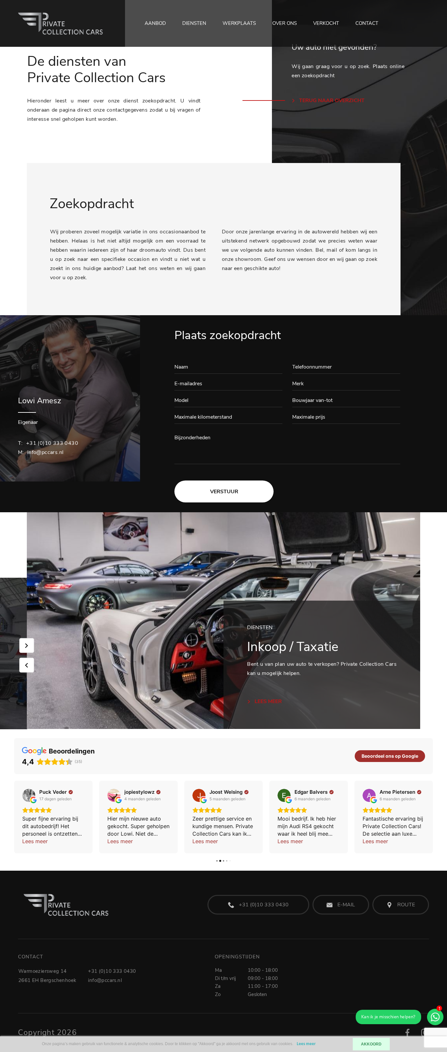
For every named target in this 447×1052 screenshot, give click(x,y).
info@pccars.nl (40, 452)
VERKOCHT (326, 23)
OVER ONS (284, 23)
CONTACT (366, 23)
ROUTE (406, 904)
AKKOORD (371, 1044)
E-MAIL (346, 904)
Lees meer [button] (35, 841)
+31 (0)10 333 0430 (48, 443)
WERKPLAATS (239, 23)
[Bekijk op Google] (28, 795)
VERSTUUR (224, 491)
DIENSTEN (194, 23)
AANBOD (155, 23)
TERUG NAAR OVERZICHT (331, 100)
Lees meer (306, 1044)
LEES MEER (267, 701)
